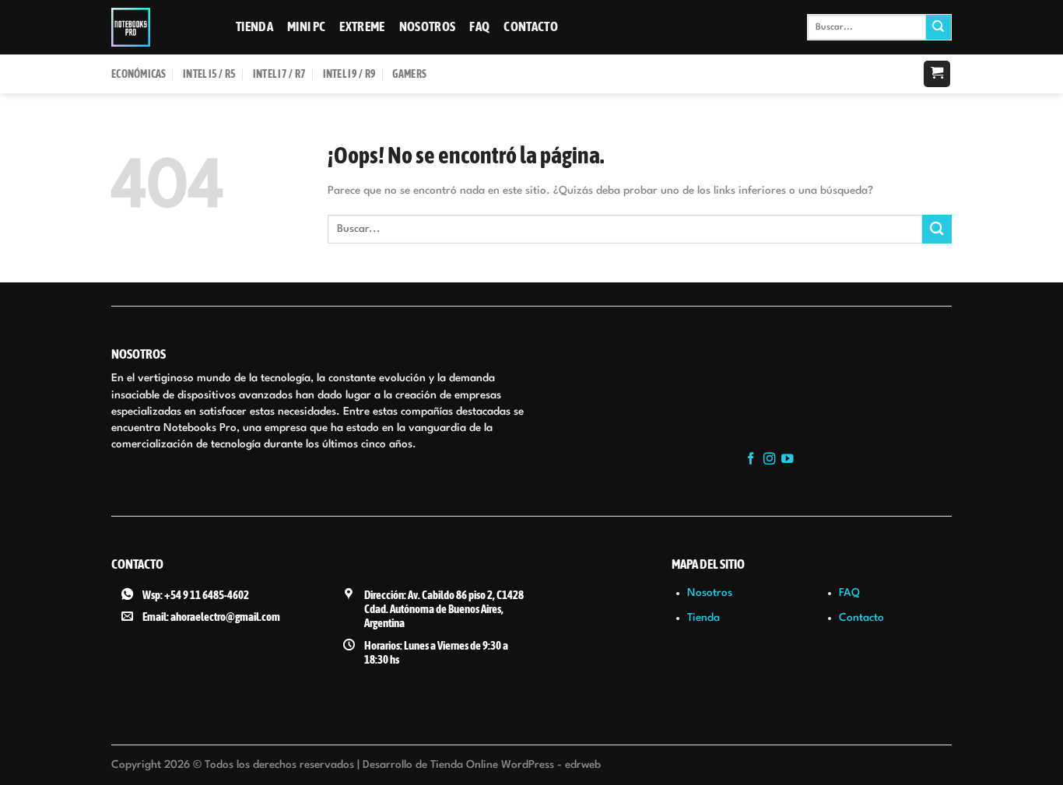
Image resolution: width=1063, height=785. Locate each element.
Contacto (530, 26)
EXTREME (361, 26)
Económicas (139, 74)
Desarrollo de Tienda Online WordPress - (482, 764)
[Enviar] (938, 27)
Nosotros (427, 26)
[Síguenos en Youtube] (787, 459)
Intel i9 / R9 (350, 74)
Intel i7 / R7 (280, 74)
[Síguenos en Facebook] (751, 459)
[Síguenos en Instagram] (769, 459)
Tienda (254, 26)
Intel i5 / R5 (210, 74)
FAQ (479, 26)
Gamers (409, 74)
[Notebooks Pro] (161, 27)
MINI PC (306, 26)
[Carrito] (937, 74)
